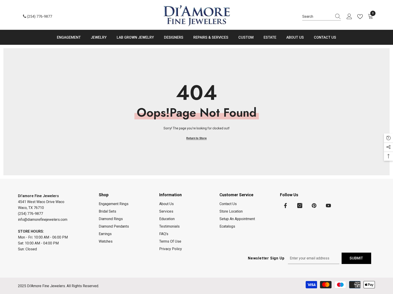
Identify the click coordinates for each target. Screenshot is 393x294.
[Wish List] (361, 16)
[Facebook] (285, 205)
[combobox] (317, 16)
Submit (356, 258)
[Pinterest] (314, 205)
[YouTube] (328, 205)
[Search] (321, 16)
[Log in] (349, 16)
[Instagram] (299, 205)
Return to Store (196, 138)
